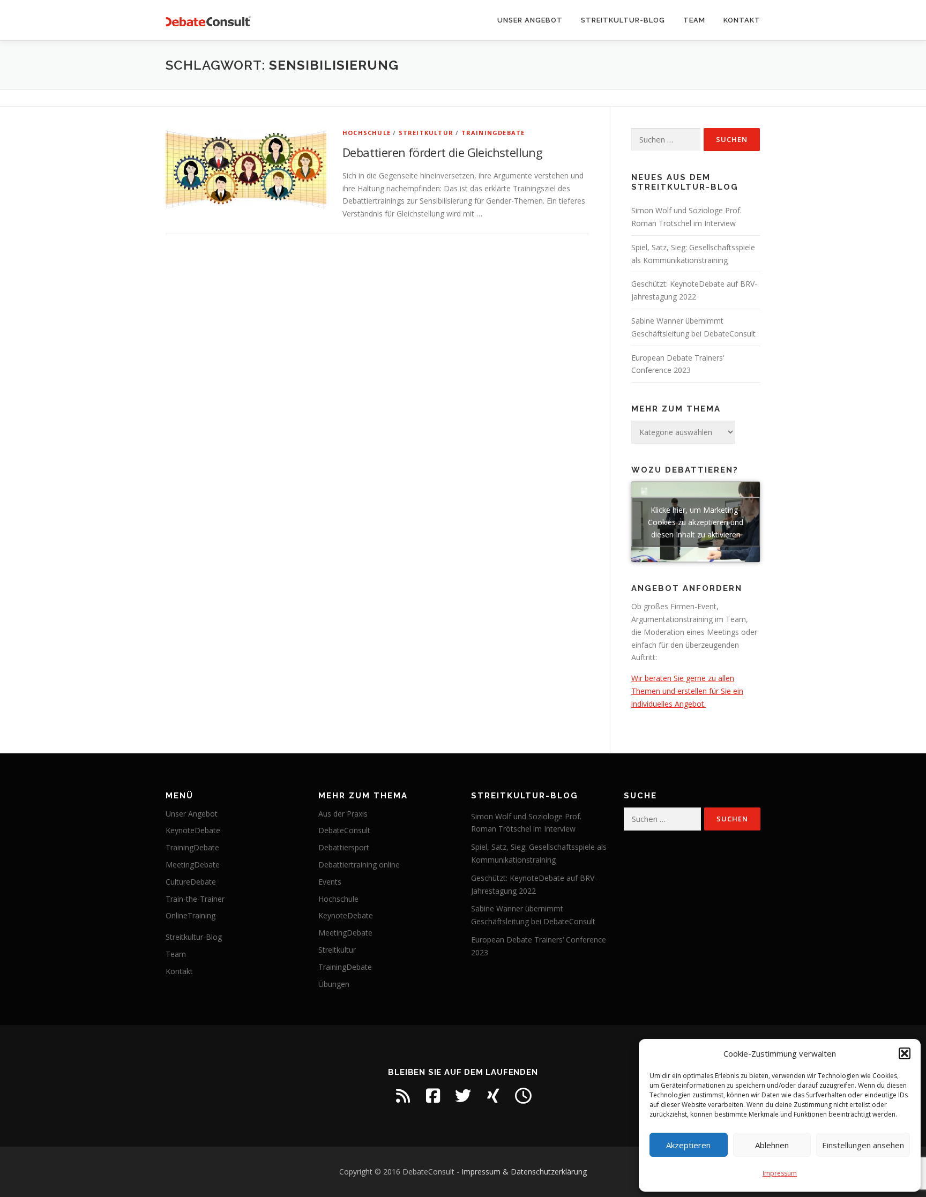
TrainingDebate (493, 133)
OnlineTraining (190, 915)
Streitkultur (426, 133)
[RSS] (403, 1096)
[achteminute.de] (523, 1096)
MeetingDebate (193, 864)
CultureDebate (191, 882)
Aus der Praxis (343, 814)
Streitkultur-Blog (623, 20)
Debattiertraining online (359, 864)
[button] (904, 1053)
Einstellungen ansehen (863, 1145)
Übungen (333, 984)
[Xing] (493, 1096)
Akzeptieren (688, 1145)
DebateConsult (344, 830)
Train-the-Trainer (195, 899)
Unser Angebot (530, 20)
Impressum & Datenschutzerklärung (524, 1171)
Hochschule (366, 133)
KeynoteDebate (193, 830)
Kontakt (741, 20)
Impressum (780, 1173)
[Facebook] (433, 1096)
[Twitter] (463, 1096)
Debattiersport (343, 847)
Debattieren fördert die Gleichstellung (442, 152)
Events (329, 882)
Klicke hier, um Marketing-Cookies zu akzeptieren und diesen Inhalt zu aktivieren (695, 522)
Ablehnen (772, 1145)
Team (694, 20)
